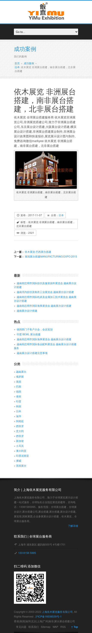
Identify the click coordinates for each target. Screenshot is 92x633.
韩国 (18, 406)
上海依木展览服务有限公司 (57, 611)
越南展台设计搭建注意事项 (32, 353)
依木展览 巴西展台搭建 (37, 251)
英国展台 (21, 465)
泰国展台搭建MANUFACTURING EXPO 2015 (50, 256)
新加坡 (20, 441)
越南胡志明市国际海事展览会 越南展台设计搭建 (44, 305)
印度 (18, 401)
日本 (17, 67)
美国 (18, 381)
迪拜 (18, 416)
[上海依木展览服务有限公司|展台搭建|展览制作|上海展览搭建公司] (46, 21)
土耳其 (20, 446)
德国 (18, 391)
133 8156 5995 (27, 553)
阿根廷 (20, 421)
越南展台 (21, 371)
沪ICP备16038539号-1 (48, 616)
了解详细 (73, 525)
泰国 (18, 396)
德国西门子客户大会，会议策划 (35, 329)
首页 (17, 63)
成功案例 (29, 63)
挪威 (18, 460)
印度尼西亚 (22, 455)
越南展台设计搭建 (27, 310)
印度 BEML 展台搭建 (28, 334)
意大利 (20, 431)
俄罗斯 (20, 376)
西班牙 (20, 426)
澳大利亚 (21, 450)
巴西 (18, 386)
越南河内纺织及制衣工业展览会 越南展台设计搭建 (45, 292)
